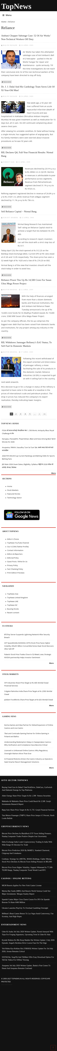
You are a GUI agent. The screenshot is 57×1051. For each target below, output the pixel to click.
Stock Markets (12, 490)
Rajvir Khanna (10, 289)
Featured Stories (13, 494)
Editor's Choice (13, 539)
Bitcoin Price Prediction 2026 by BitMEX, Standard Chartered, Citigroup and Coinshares (26, 851)
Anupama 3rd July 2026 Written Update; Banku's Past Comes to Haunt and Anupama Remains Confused (26, 966)
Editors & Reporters (15, 554)
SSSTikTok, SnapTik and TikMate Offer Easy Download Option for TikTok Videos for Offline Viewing (28, 958)
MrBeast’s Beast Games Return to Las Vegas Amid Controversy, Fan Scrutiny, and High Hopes (27, 914)
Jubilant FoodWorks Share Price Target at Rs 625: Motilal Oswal (28, 699)
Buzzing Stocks (13, 609)
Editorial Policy (13, 558)
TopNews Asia (12, 594)
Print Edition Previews (15, 573)
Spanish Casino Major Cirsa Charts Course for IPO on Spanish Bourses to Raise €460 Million (26, 900)
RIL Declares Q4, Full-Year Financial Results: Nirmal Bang (27, 154)
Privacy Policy (12, 565)
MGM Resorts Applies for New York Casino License (21, 885)
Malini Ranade (10, 45)
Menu (9, 15)
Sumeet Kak (8, 162)
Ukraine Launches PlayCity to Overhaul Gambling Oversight (25, 908)
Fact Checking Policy (15, 569)
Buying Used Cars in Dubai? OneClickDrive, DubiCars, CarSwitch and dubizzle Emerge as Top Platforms (27, 788)
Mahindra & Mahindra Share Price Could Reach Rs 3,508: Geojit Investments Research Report (26, 802)
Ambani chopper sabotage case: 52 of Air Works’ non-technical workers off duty (26, 37)
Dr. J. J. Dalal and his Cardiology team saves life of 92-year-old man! (28, 88)
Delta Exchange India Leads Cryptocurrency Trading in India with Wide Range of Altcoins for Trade (27, 843)
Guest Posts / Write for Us (17, 561)
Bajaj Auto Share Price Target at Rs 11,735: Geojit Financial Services (28, 810)
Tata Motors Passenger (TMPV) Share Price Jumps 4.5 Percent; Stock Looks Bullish (28, 816)
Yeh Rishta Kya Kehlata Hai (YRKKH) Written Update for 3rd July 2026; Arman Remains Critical (27, 949)
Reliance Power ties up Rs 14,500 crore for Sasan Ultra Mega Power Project (26, 282)
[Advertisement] (28, 1015)
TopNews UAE (12, 601)
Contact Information (15, 550)
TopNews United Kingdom (17, 597)
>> (44, 414)
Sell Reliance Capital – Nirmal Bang (18, 211)
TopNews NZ (12, 605)
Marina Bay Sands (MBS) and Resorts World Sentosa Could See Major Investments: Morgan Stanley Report (26, 892)
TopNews (16, 6)
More (53, 473)
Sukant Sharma (10, 217)
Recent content (13, 612)
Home (3, 21)
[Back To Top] (53, 1047)
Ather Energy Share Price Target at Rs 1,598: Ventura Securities (26, 796)
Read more (7, 82)
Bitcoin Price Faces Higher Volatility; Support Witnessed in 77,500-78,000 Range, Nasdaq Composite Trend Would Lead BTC (27, 868)
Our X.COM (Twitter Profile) (18, 546)
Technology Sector (14, 497)
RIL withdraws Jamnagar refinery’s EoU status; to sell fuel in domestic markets (26, 344)
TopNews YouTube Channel (18, 543)
